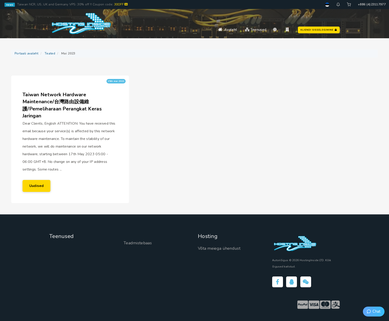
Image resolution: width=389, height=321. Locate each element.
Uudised (36, 185)
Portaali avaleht (26, 53)
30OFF (119, 4)
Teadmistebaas (138, 243)
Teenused (258, 29)
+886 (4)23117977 (372, 4)
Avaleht (229, 29)
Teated (50, 53)
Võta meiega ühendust (219, 248)
